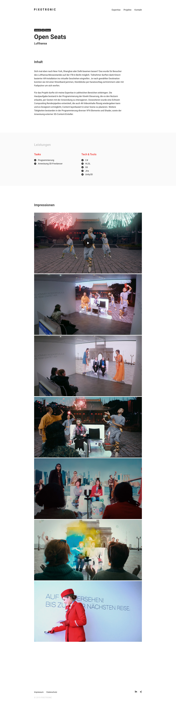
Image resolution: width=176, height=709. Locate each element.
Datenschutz (51, 692)
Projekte (127, 10)
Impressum (39, 692)
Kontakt (138, 10)
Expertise (116, 10)
